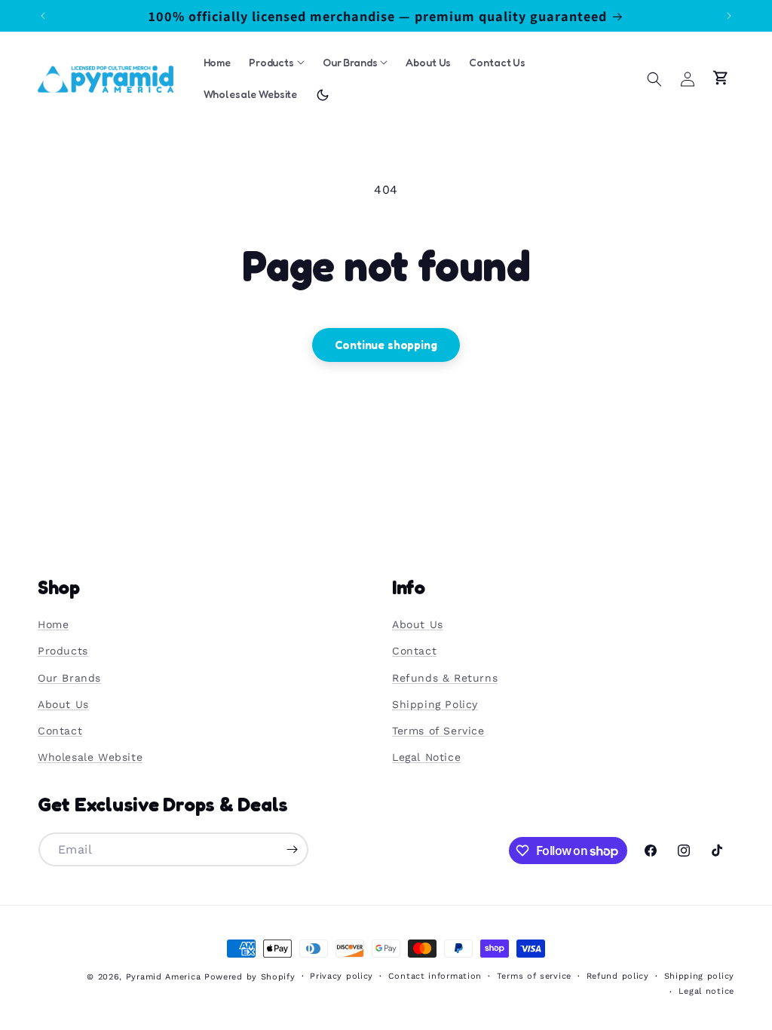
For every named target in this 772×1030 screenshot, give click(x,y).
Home (53, 624)
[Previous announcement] (43, 16)
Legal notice (706, 991)
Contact (60, 731)
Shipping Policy (435, 704)
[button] (654, 79)
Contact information (435, 976)
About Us (63, 704)
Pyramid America (163, 977)
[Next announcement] (729, 16)
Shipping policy (699, 976)
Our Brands (69, 678)
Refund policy (618, 976)
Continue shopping (386, 345)
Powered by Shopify (250, 977)
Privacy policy (341, 976)
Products (63, 651)
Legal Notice (426, 757)
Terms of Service (438, 731)
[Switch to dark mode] (322, 95)
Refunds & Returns (445, 678)
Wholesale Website (90, 757)
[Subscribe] (291, 849)
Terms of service (534, 976)
